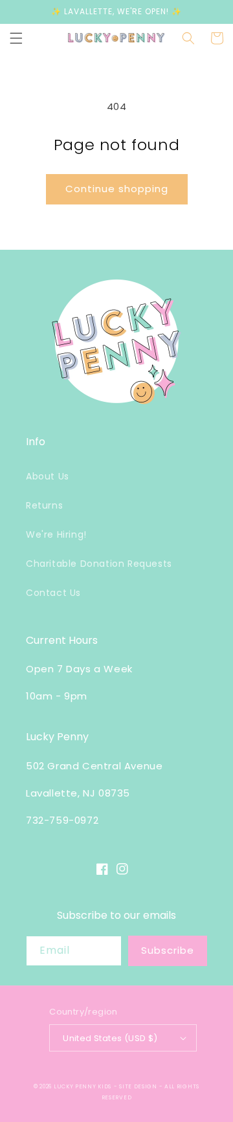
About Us (47, 476)
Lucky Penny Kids (82, 1086)
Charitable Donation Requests (99, 563)
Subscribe (167, 950)
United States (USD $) (110, 1038)
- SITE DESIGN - (139, 1086)
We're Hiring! (56, 534)
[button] (16, 38)
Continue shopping (116, 188)
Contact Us (53, 592)
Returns (44, 505)
